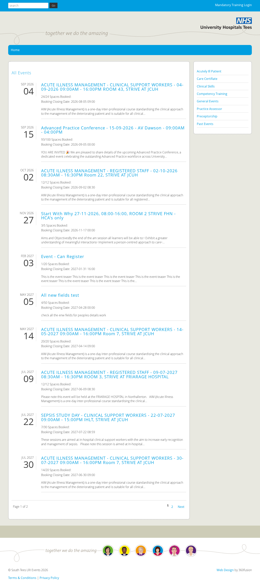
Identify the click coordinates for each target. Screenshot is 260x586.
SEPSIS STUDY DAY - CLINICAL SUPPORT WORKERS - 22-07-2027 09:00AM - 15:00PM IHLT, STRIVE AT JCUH (108, 417)
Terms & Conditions (22, 578)
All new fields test (60, 295)
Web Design (225, 570)
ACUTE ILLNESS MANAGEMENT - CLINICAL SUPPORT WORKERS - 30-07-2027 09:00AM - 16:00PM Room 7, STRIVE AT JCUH (112, 460)
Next (181, 506)
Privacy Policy (49, 578)
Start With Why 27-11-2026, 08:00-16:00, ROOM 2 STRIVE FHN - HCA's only (108, 216)
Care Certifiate (207, 79)
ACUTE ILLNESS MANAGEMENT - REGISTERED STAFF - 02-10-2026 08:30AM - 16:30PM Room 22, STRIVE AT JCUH (109, 173)
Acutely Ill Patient (209, 71)
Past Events (205, 124)
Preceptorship (207, 116)
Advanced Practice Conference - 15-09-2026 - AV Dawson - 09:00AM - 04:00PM (113, 130)
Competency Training (212, 94)
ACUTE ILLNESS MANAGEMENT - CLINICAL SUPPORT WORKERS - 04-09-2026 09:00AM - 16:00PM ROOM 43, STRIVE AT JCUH (112, 87)
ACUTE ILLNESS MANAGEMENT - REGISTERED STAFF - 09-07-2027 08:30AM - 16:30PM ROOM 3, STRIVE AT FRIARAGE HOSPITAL (109, 374)
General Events (208, 101)
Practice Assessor (209, 109)
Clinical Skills (206, 86)
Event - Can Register (62, 256)
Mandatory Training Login (233, 5)
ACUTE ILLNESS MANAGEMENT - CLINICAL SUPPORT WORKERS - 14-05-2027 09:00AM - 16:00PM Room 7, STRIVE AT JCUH (112, 331)
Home (15, 50)
